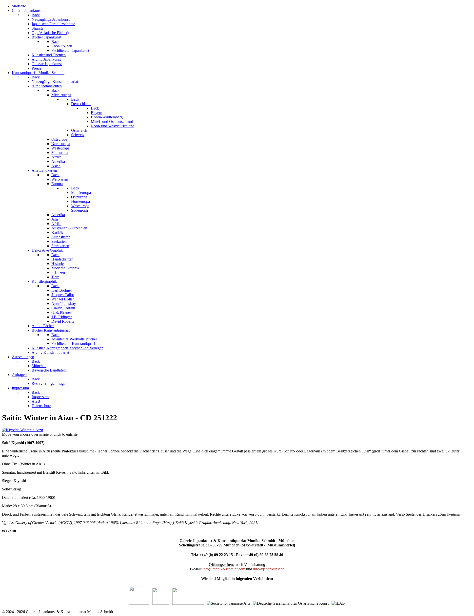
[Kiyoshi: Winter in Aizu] (22, 430)
